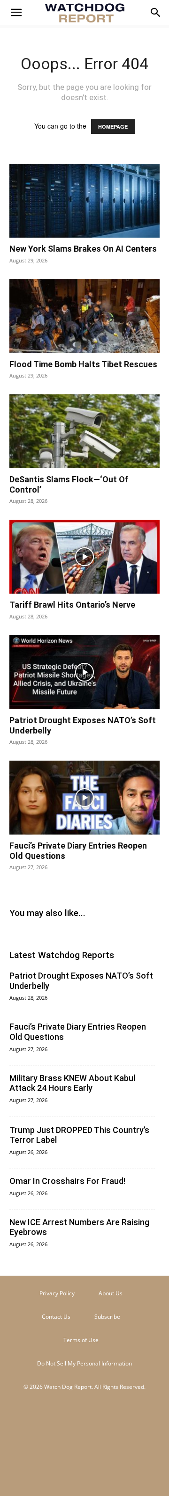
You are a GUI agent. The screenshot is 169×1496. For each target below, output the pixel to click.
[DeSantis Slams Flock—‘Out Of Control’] (84, 431)
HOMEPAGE (113, 126)
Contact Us (56, 1317)
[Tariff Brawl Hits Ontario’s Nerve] (84, 557)
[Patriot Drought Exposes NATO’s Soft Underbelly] (84, 672)
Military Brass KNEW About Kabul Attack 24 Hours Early (72, 1083)
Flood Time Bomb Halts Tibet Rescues (83, 364)
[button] (16, 12)
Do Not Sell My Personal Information (84, 1363)
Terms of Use (81, 1340)
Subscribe (107, 1317)
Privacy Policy (57, 1293)
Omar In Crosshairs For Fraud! (67, 1181)
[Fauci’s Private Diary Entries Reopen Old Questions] (84, 798)
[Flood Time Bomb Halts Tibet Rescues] (84, 316)
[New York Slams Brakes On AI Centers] (84, 201)
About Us (111, 1293)
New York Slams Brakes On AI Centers (83, 249)
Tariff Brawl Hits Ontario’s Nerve (72, 605)
